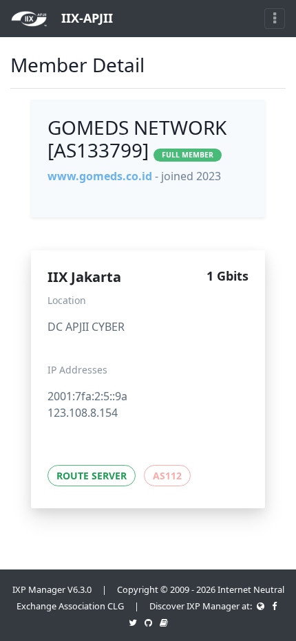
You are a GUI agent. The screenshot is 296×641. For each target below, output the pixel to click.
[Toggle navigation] (274, 18)
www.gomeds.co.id (99, 176)
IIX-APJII (85, 18)
